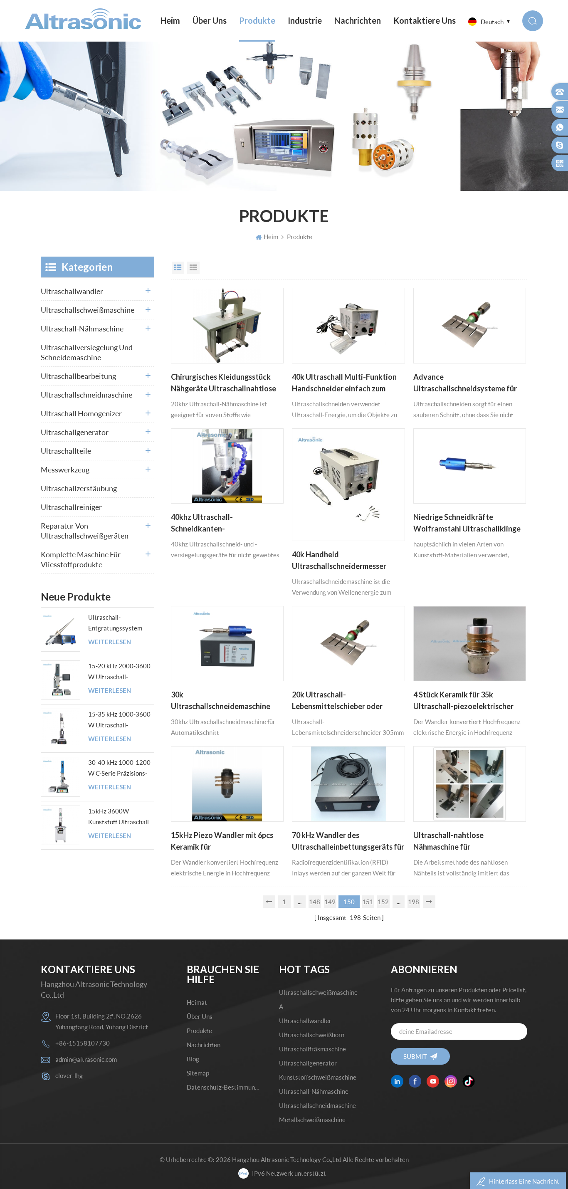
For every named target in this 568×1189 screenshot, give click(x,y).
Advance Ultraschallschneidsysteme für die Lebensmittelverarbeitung (465, 383)
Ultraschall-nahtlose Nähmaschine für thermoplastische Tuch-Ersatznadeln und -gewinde (459, 842)
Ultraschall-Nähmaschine (82, 328)
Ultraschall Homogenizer (81, 413)
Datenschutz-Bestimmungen (223, 1087)
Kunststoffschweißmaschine (317, 1077)
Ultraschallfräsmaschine (312, 1049)
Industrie (305, 20)
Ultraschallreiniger (71, 507)
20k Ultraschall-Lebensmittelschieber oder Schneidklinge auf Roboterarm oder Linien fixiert (343, 701)
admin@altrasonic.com (86, 1059)
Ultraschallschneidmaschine (86, 394)
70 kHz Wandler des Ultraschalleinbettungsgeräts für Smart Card (348, 842)
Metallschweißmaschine (312, 1119)
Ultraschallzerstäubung (79, 488)
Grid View (178, 268)
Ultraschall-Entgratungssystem (115, 622)
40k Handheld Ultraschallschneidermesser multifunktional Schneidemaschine (339, 561)
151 (367, 901)
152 (383, 901)
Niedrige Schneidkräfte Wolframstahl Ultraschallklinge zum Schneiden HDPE (467, 523)
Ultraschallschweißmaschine (87, 309)
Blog (193, 1059)
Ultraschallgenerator (75, 432)
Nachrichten (357, 20)
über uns (210, 20)
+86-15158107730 (82, 1043)
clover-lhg (69, 1075)
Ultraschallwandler (72, 291)
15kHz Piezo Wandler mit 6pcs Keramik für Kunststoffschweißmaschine (222, 842)
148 (314, 901)
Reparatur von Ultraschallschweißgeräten (84, 530)
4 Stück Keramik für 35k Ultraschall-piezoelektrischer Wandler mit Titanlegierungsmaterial (463, 701)
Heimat (197, 1002)
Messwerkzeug (65, 469)
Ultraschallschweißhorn (311, 1034)
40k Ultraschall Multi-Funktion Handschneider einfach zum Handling (344, 383)
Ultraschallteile (66, 450)
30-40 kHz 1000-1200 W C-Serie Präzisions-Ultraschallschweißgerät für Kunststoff (121, 769)
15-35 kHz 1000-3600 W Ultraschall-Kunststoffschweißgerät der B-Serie (121, 720)
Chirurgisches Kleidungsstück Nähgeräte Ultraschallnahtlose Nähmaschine (223, 383)
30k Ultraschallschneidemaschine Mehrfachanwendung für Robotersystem (220, 701)
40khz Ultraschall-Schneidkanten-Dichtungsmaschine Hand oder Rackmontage (222, 523)
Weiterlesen (109, 641)
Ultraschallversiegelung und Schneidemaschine (87, 352)
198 (413, 901)
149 (330, 901)
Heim (170, 20)
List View (193, 268)
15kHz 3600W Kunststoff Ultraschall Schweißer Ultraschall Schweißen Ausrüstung (119, 817)
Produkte (257, 20)
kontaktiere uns (424, 20)
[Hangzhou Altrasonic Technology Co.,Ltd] (83, 18)
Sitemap (198, 1073)
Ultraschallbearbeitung (78, 376)
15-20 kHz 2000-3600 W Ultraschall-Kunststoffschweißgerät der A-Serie (121, 672)
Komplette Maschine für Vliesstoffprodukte (81, 559)
